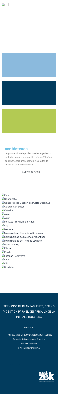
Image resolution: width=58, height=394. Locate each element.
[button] (52, 8)
